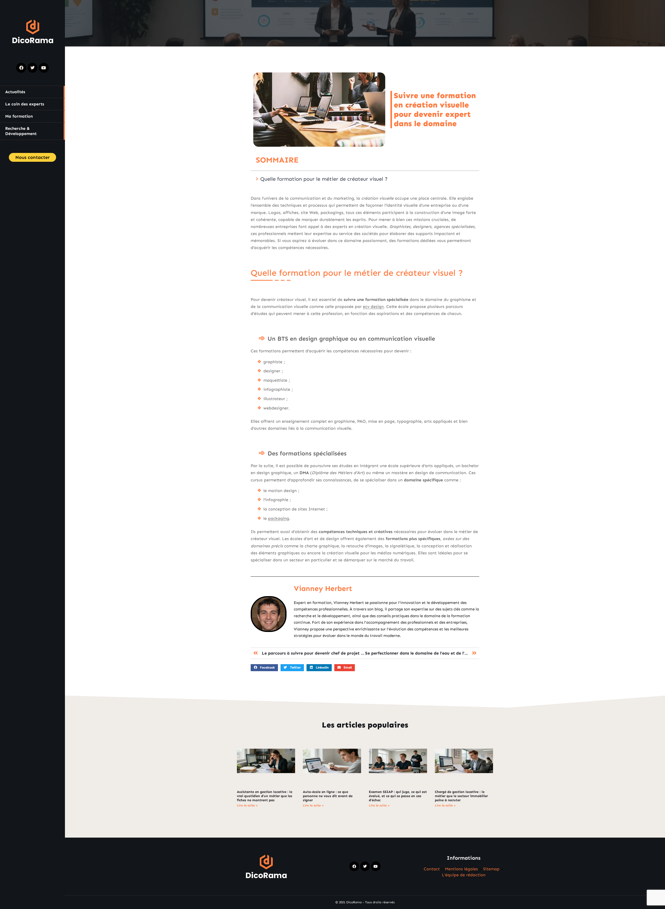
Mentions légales (461, 868)
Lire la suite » (247, 805)
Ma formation (19, 116)
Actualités (15, 91)
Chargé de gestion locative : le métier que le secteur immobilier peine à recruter (461, 796)
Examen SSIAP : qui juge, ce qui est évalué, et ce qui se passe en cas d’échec (398, 796)
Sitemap (491, 868)
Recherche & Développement (21, 131)
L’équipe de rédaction (464, 874)
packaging (278, 518)
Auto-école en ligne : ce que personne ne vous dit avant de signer (328, 796)
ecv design (373, 306)
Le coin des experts (24, 104)
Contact (432, 868)
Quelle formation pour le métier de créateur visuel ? (324, 179)
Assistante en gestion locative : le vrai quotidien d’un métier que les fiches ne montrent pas (264, 796)
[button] (264, 667)
